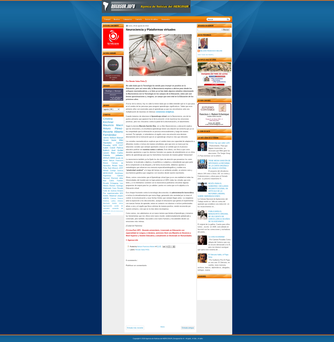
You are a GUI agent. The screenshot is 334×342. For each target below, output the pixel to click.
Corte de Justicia (110, 191)
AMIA (112, 158)
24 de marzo (107, 213)
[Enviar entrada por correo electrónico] (163, 246)
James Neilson (110, 138)
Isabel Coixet (110, 148)
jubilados (119, 155)
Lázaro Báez (110, 153)
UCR (116, 145)
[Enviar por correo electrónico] (166, 246)
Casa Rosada (117, 188)
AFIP (121, 168)
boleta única (117, 203)
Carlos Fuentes (116, 181)
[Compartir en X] (171, 246)
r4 (184, 339)
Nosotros (117, 19)
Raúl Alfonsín (113, 168)
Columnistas (127, 19)
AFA (121, 193)
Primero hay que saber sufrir (219, 143)
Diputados (109, 143)
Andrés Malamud (110, 196)
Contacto (138, 19)
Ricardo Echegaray (111, 183)
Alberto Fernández (113, 133)
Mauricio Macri (113, 125)
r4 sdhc (200, 339)
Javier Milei (117, 140)
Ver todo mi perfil (206, 54)
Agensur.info (108, 206)
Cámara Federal (116, 198)
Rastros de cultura (151, 19)
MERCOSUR (109, 173)
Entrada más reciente (135, 328)
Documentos (165, 19)
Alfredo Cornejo (110, 171)
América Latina (110, 201)
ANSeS (106, 158)
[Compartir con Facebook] (174, 246)
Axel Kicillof (117, 150)
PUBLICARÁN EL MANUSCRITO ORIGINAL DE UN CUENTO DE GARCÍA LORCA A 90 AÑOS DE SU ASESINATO (219, 216)
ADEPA (106, 198)
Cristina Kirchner (108, 120)
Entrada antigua (188, 328)
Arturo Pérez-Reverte (113, 130)
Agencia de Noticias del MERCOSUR (159, 339)
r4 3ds (194, 339)
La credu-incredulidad (216, 237)
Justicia (120, 171)
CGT (121, 145)
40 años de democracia (116, 211)
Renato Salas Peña (142, 249)
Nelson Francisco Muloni (211, 51)
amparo (120, 196)
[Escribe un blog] (169, 246)
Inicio (162, 327)
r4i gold (188, 339)
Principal (107, 19)
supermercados (113, 193)
